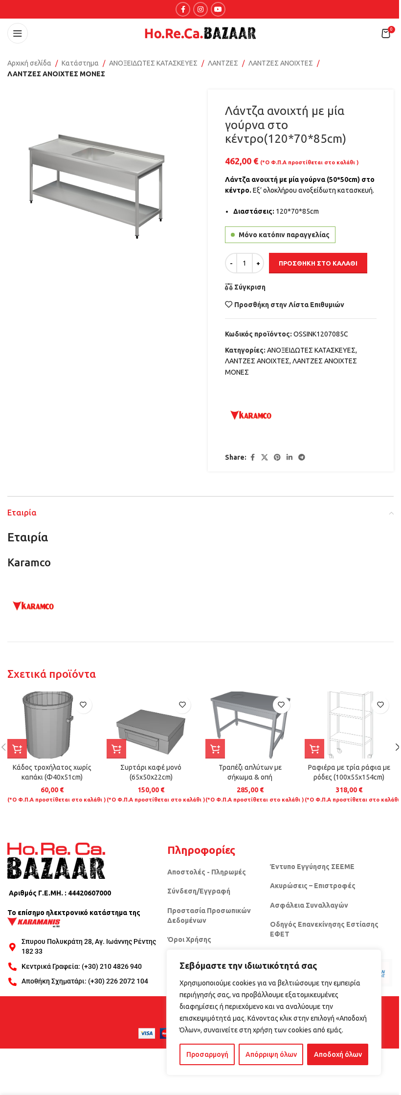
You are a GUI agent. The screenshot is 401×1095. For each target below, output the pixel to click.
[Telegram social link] (301, 457)
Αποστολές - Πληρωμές (206, 872)
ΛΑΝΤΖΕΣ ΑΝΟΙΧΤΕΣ (280, 63)
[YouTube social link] (218, 9)
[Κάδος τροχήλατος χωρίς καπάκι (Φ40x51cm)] (52, 725)
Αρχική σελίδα (29, 63)
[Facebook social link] (183, 9)
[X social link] (264, 457)
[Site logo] (200, 33)
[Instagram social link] (200, 9)
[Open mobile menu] (17, 33)
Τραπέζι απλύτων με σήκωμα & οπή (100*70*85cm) (250, 776)
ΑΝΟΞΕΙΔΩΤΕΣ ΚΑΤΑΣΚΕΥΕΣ (153, 63)
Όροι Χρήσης (189, 939)
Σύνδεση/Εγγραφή (198, 891)
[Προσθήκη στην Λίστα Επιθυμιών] (83, 705)
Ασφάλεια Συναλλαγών (309, 905)
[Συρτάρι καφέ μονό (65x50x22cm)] (151, 725)
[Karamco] (251, 415)
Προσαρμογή (207, 1054)
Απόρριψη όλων (271, 1054)
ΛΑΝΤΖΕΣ (223, 63)
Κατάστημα (80, 63)
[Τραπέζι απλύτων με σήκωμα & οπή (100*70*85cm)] (250, 725)
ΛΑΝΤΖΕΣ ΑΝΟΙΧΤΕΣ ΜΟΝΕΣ (56, 74)
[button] (17, 749)
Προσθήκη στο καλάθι (318, 263)
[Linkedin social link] (289, 457)
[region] (273, 1012)
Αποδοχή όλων (338, 1054)
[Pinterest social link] (277, 457)
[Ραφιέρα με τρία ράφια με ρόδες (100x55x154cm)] (349, 725)
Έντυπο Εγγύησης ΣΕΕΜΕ (312, 867)
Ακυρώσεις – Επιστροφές (313, 886)
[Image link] (56, 860)
